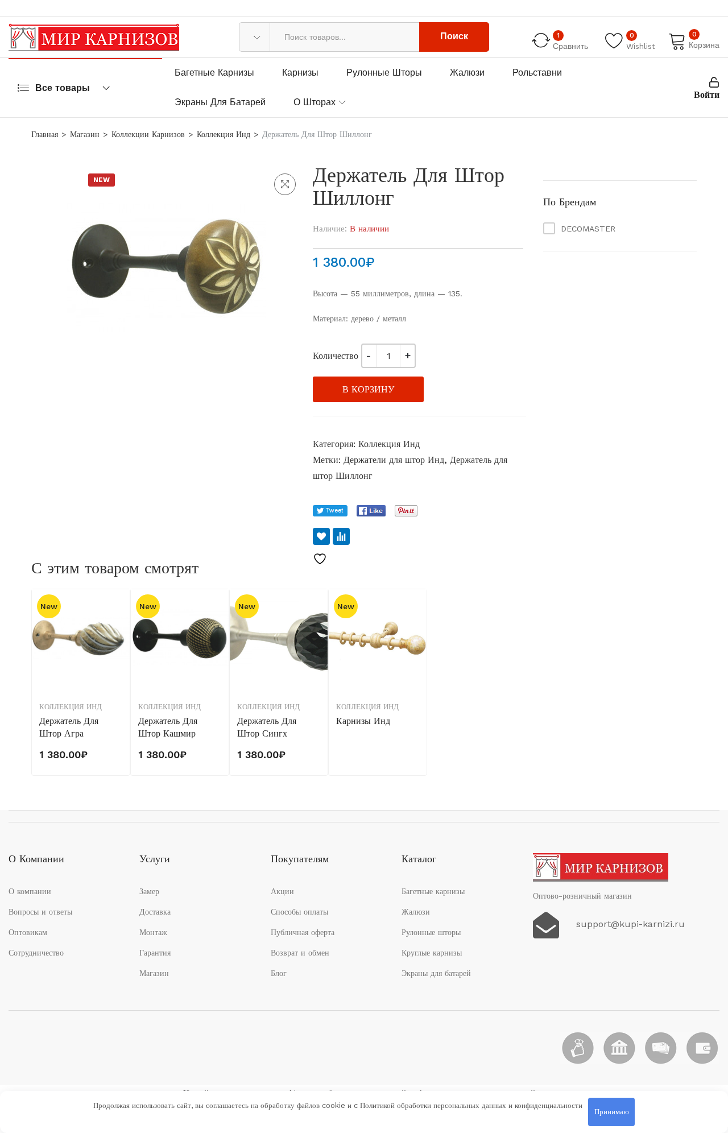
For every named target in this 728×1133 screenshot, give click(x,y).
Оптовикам (28, 932)
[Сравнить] (341, 536)
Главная (44, 134)
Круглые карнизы (432, 952)
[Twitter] (330, 510)
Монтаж (153, 932)
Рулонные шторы (384, 72)
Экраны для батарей (220, 102)
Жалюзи (467, 72)
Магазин (85, 134)
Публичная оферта (302, 932)
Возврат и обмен (300, 952)
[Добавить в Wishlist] (321, 536)
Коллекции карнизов (148, 134)
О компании (30, 891)
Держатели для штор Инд (394, 459)
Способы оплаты (299, 911)
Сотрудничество (36, 952)
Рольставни (537, 72)
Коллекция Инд (223, 134)
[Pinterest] (406, 510)
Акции (282, 891)
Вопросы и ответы (40, 911)
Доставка (155, 911)
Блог (279, 973)
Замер (149, 891)
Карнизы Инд (363, 721)
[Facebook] (371, 510)
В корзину (368, 389)
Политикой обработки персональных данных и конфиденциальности (471, 1105)
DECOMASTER (588, 228)
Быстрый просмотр (120, 662)
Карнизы (300, 72)
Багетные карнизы (214, 72)
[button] (285, 184)
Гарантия (155, 952)
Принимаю (611, 1111)
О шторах (314, 102)
